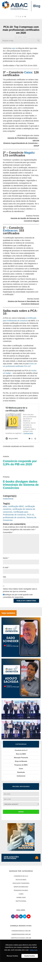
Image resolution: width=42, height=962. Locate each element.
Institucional (8, 499)
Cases (21, 768)
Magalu (29, 152)
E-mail (6, 567)
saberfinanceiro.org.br (21, 934)
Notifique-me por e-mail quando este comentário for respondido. (18, 596)
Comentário (8, 532)
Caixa (28, 72)
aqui (13, 48)
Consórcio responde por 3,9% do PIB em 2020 (20, 463)
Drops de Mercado (21, 761)
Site (4, 577)
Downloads (21, 772)
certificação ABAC (16, 506)
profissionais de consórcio (14, 517)
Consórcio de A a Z (21, 750)
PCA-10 (30, 515)
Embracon (10, 230)
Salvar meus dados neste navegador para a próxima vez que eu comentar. (20, 590)
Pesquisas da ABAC (21, 765)
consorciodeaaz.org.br (21, 931)
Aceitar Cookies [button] (29, 956)
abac (5, 506)
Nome (6, 558)
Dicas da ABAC (21, 754)
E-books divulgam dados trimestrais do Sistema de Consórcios (21, 484)
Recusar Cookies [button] (12, 956)
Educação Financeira (21, 757)
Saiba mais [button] (33, 950)
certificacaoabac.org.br (21, 938)
